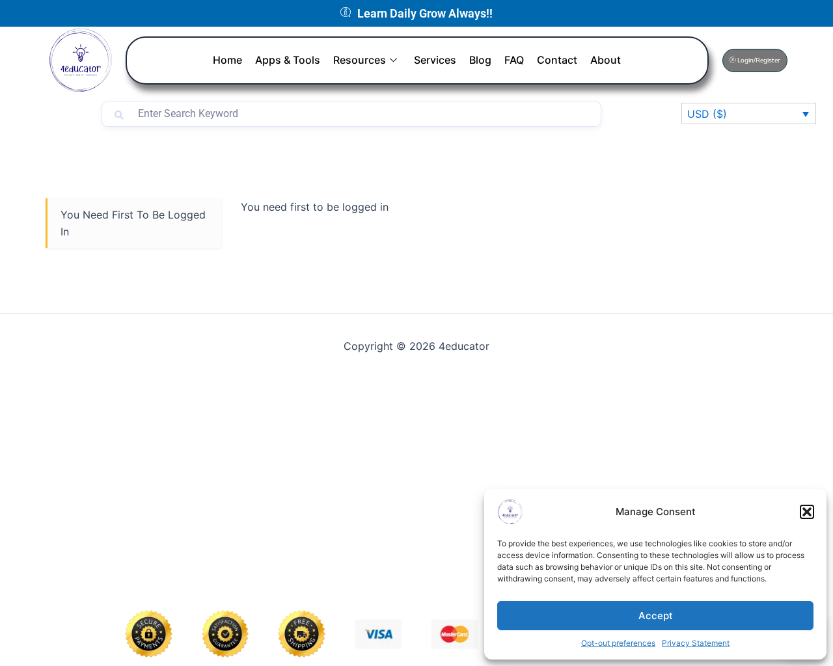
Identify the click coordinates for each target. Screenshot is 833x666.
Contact (557, 59)
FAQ (514, 59)
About (605, 59)
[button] (806, 511)
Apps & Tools (287, 59)
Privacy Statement (696, 643)
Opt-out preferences (618, 643)
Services (435, 59)
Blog (480, 59)
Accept (655, 615)
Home (227, 59)
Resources (359, 59)
